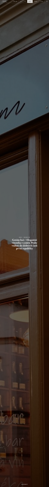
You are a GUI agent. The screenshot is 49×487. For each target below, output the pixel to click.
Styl (21, 1)
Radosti (30, 1)
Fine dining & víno (27, 237)
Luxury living (15, 1)
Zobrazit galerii (23, 484)
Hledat (42, 1)
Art (25, 1)
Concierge (35, 1)
